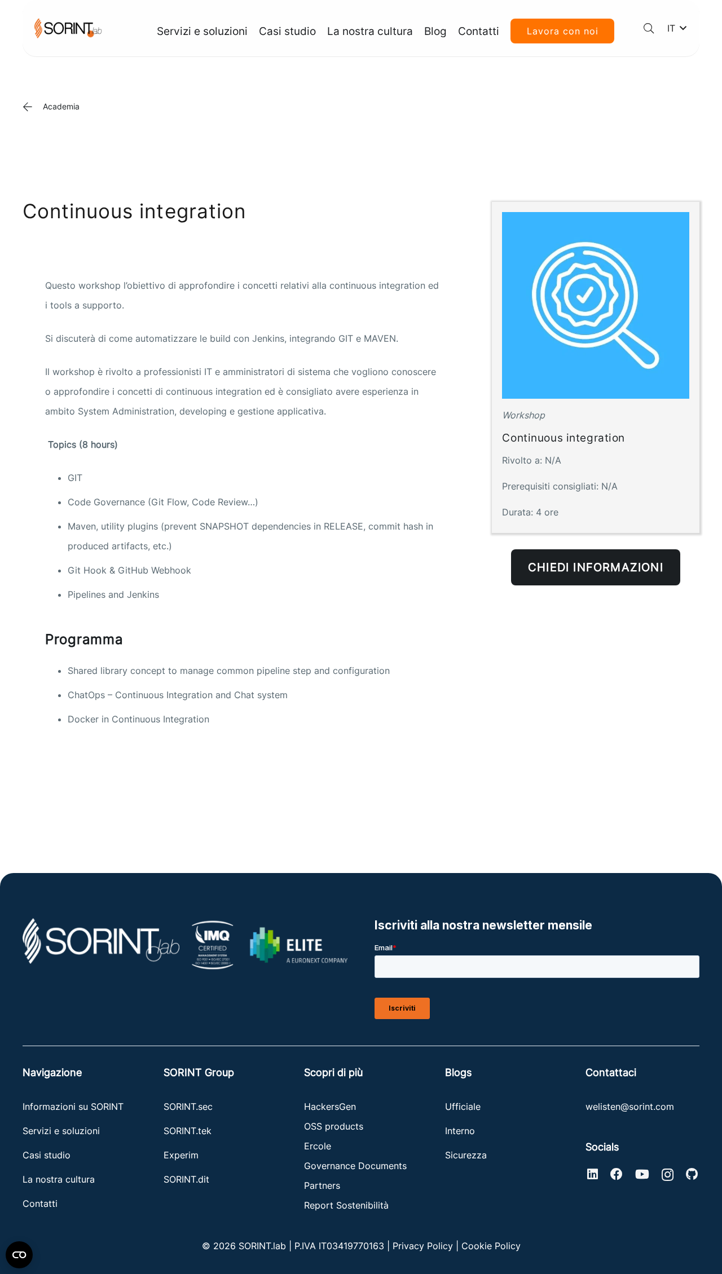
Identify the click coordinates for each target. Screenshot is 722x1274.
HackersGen (330, 1106)
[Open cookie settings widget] (19, 1254)
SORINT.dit (186, 1179)
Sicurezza (466, 1155)
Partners (322, 1185)
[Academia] (33, 107)
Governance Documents (355, 1165)
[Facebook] (616, 1174)
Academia (61, 106)
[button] (648, 28)
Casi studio (47, 1155)
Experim (181, 1155)
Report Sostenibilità (346, 1205)
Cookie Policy (491, 1245)
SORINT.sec (189, 1106)
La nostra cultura (59, 1179)
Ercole (317, 1146)
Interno (460, 1130)
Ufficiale (463, 1106)
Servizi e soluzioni (61, 1130)
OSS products (333, 1126)
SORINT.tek (189, 1130)
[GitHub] (692, 1174)
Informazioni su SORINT (73, 1106)
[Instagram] (667, 1175)
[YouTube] (642, 1174)
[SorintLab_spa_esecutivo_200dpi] (68, 28)
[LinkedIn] (592, 1174)
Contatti (40, 1203)
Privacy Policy (423, 1245)
